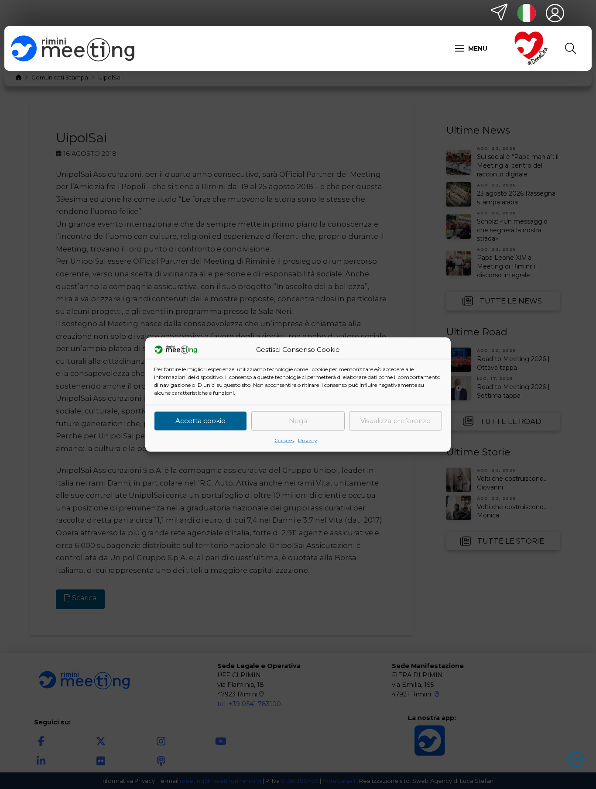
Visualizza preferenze (395, 421)
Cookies (284, 440)
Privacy (307, 440)
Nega (298, 421)
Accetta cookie (200, 421)
